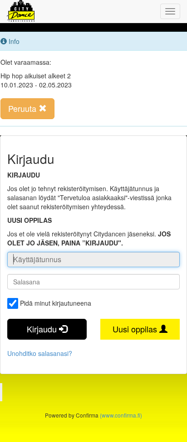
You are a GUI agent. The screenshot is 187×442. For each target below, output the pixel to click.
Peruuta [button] (23, 108)
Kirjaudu (43, 329)
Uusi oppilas (136, 329)
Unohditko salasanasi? (39, 353)
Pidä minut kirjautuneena (55, 302)
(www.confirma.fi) (121, 415)
